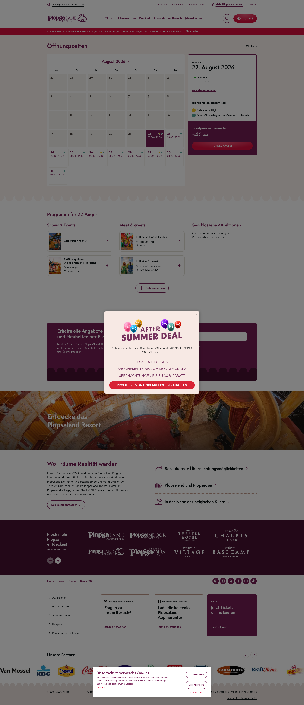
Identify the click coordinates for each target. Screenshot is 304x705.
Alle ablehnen (196, 685)
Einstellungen (196, 692)
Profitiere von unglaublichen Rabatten (152, 385)
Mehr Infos (101, 687)
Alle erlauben (196, 674)
